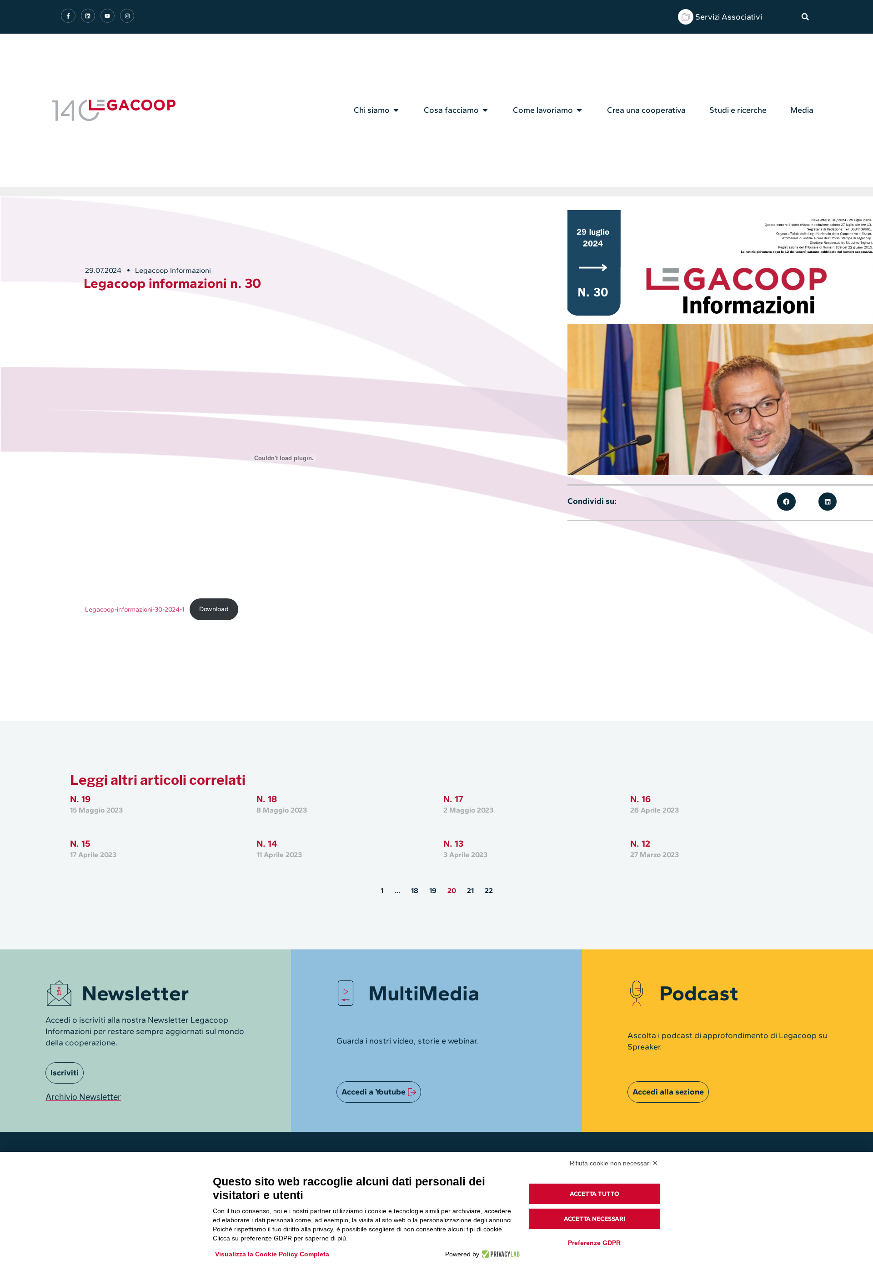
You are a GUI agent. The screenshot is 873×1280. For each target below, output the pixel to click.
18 (414, 890)
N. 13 (453, 843)
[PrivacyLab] (499, 1254)
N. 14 (266, 843)
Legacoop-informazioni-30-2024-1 (135, 609)
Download (214, 609)
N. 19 (80, 798)
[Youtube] (107, 16)
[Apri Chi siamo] (396, 110)
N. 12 (640, 843)
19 (432, 890)
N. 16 (640, 798)
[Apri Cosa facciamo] (485, 110)
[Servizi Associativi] (685, 17)
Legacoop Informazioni (173, 270)
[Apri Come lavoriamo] (579, 110)
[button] (805, 17)
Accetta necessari (594, 1219)
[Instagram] (127, 16)
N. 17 (453, 798)
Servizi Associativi (728, 17)
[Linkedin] (88, 16)
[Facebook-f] (68, 16)
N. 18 (266, 798)
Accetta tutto (594, 1194)
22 (489, 890)
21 (470, 890)
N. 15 (80, 843)
